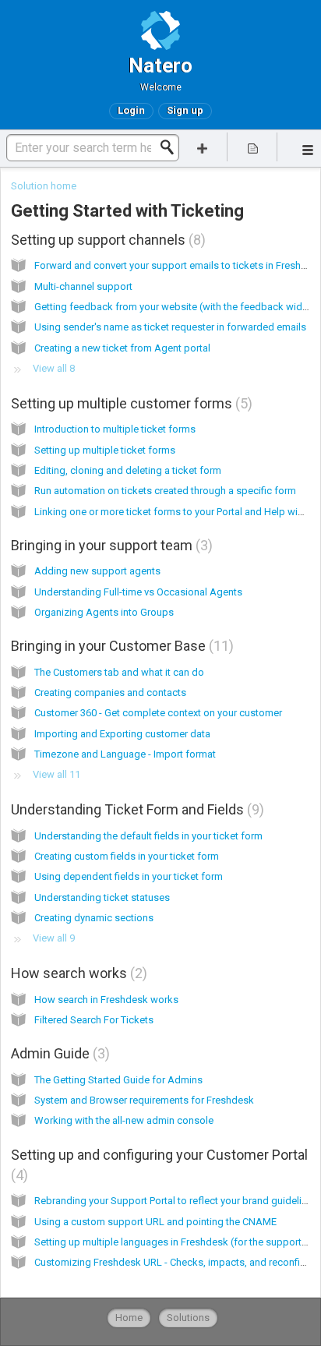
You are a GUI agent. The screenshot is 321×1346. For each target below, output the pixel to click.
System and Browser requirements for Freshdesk (144, 1100)
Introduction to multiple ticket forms (115, 429)
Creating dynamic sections (93, 918)
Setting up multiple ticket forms (104, 450)
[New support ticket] (203, 146)
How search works (77, 973)
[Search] (171, 147)
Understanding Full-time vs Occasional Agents (138, 592)
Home (129, 1317)
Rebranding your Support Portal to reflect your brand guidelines (176, 1200)
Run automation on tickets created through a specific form (165, 490)
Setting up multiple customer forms (129, 403)
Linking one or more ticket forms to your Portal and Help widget (176, 512)
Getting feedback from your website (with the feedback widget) (177, 307)
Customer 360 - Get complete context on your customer (158, 713)
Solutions (188, 1317)
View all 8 (54, 368)
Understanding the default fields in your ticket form (148, 836)
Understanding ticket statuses (102, 897)
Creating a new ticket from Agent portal (122, 348)
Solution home (43, 186)
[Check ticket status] (252, 146)
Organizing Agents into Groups (104, 612)
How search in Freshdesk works (106, 999)
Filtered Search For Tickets (93, 1020)
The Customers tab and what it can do (119, 672)
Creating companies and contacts (110, 692)
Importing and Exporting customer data (122, 734)
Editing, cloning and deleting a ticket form (127, 470)
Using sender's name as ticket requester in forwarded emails (170, 327)
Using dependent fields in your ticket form (128, 876)
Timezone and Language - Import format (125, 754)
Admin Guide (58, 1053)
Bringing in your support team (109, 545)
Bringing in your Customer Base (120, 646)
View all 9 (54, 938)
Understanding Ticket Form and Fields (135, 809)
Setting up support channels (106, 239)
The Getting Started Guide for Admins (118, 1080)
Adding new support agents (97, 571)
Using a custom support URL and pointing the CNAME (155, 1222)
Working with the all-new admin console (123, 1120)
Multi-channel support (83, 286)
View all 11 (56, 774)
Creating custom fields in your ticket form (126, 856)
